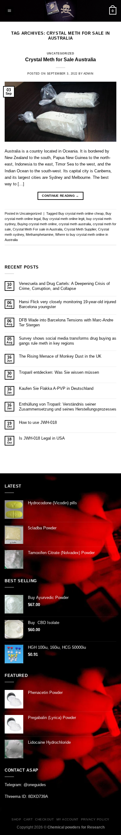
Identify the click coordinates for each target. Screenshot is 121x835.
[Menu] (9, 10)
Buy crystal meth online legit (63, 219)
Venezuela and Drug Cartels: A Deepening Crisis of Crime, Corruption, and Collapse (64, 286)
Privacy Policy (95, 819)
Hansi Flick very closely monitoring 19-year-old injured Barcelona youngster (67, 304)
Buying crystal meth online (37, 224)
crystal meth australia (75, 224)
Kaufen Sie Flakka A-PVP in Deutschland (56, 388)
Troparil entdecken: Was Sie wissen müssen (59, 372)
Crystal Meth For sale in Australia (37, 229)
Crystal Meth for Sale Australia (60, 59)
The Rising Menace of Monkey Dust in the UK (60, 356)
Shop (16, 819)
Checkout (44, 819)
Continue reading (60, 195)
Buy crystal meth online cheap (81, 213)
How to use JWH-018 (38, 422)
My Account (67, 819)
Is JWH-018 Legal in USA (42, 438)
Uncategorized (60, 53)
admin (88, 73)
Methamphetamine (39, 234)
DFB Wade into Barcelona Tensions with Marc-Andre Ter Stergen (66, 322)
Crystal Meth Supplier (80, 229)
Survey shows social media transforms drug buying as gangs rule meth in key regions (67, 341)
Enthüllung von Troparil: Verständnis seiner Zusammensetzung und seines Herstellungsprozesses (67, 406)
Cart (28, 819)
